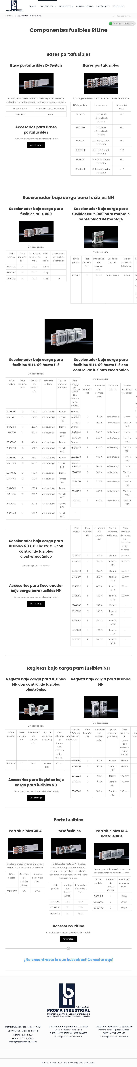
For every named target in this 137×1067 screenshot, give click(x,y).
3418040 (80, 127)
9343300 (11, 457)
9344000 (11, 473)
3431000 (76, 275)
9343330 (76, 457)
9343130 (76, 438)
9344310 (11, 513)
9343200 (11, 442)
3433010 (80, 159)
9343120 (76, 432)
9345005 (55, 901)
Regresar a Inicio (124, 16)
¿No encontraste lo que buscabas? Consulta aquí (68, 959)
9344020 (76, 466)
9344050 (76, 611)
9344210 (11, 503)
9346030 (76, 781)
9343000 (11, 411)
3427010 (80, 140)
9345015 (55, 907)
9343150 (76, 577)
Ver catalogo (36, 145)
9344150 (76, 620)
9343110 (11, 432)
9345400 (98, 908)
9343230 (76, 447)
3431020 (11, 266)
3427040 (80, 150)
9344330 (76, 500)
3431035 (11, 278)
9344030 (76, 472)
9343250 (76, 586)
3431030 (11, 272)
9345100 (98, 896)
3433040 (80, 169)
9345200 (98, 902)
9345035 (55, 913)
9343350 (76, 595)
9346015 (11, 763)
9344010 (11, 478)
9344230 (76, 491)
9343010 (11, 417)
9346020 (76, 776)
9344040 (76, 605)
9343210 (11, 448)
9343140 (76, 571)
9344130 (76, 481)
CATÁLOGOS (103, 6)
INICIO (32, 6)
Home (8, 16)
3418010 (80, 114)
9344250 (76, 630)
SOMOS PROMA (84, 6)
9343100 (11, 427)
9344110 (11, 494)
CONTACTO (119, 6)
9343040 (76, 555)
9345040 (12, 891)
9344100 (11, 488)
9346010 (76, 766)
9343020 (76, 416)
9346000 (76, 760)
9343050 (76, 561)
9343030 (76, 422)
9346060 (76, 791)
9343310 (11, 463)
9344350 (76, 639)
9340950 (20, 114)
